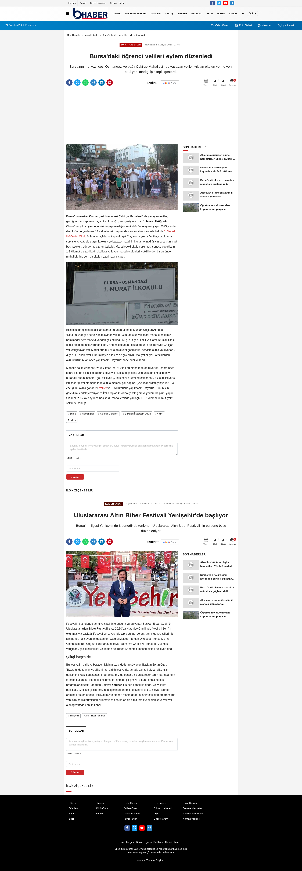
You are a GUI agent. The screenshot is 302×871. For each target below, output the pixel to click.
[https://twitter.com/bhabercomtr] (212, 3)
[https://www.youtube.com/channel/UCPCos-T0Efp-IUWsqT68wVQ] (225, 3)
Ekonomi (196, 13)
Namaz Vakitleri (191, 819)
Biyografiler (130, 819)
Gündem (156, 13)
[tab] (76, 435)
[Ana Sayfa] (67, 35)
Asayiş (169, 13)
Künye (83, 3)
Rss (122, 842)
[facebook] (69, 82)
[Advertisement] (151, 113)
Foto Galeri (245, 25)
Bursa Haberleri (135, 13)
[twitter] (77, 82)
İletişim (72, 3)
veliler (103, 388)
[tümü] (243, 13)
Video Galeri (221, 25)
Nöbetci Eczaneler (193, 813)
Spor (209, 13)
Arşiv (156, 813)
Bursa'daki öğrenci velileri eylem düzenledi (123, 35)
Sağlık (233, 13)
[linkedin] (101, 82)
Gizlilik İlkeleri (117, 3)
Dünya (221, 13)
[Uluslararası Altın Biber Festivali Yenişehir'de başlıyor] (122, 584)
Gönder (75, 477)
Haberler (76, 35)
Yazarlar (266, 25)
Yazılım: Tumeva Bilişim (150, 860)
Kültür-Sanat (102, 808)
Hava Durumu (190, 803)
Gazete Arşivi (161, 819)
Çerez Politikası (98, 3)
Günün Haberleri (163, 808)
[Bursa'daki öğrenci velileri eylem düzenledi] (122, 176)
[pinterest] (109, 82)
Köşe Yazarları (132, 813)
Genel (117, 13)
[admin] (232, 3)
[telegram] (93, 82)
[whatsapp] (85, 82)
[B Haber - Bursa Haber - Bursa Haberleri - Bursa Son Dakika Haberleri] (90, 13)
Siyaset (182, 13)
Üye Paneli (287, 25)
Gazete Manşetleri (193, 808)
